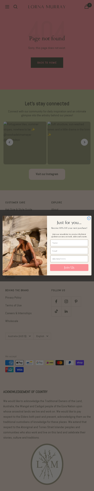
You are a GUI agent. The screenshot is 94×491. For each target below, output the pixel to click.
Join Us (69, 268)
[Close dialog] (89, 218)
